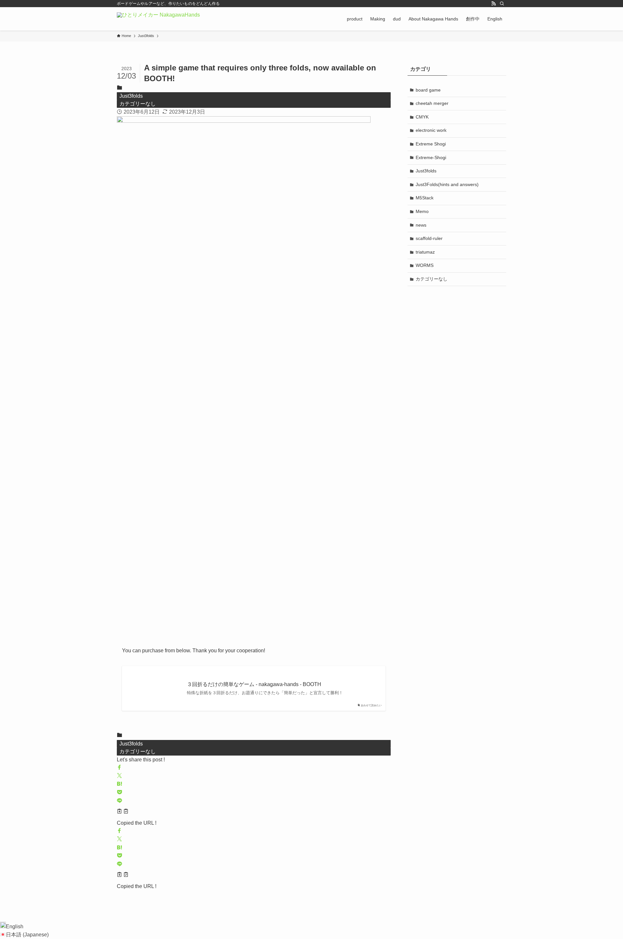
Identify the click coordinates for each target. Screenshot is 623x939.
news (421, 225)
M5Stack (425, 197)
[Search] (502, 3)
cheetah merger (432, 103)
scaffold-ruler (429, 238)
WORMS (425, 265)
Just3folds (131, 96)
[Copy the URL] (122, 812)
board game (428, 90)
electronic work (431, 130)
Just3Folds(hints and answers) (447, 184)
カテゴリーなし (137, 103)
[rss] (493, 3)
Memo (422, 211)
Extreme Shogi (431, 143)
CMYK (422, 116)
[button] (119, 767)
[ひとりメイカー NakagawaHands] (158, 18)
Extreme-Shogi (431, 157)
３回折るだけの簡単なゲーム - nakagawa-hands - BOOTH (254, 684)
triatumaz (425, 252)
